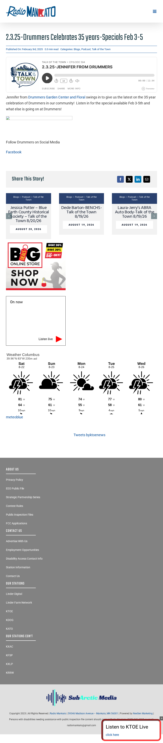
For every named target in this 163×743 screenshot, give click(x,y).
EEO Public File (15, 488)
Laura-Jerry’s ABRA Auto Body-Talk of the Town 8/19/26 (134, 212)
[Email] (146, 179)
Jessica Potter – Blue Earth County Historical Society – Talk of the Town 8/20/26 (28, 214)
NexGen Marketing (143, 713)
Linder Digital (14, 593)
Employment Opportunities (22, 549)
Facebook (13, 152)
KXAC (9, 646)
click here (112, 735)
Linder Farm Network (19, 602)
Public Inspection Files (19, 514)
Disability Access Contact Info (24, 558)
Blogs (77, 49)
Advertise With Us (16, 541)
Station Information (18, 567)
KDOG (10, 620)
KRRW (10, 672)
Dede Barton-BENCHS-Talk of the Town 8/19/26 (81, 212)
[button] (9, 216)
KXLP (9, 664)
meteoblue (14, 417)
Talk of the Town (101, 49)
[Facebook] (120, 179)
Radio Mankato (58, 713)
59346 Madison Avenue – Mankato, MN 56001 (93, 713)
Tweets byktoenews (89, 435)
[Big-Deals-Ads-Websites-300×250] (36, 242)
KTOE (9, 611)
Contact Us (13, 576)
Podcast (86, 49)
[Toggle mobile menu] (155, 11)
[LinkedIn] (138, 179)
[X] (129, 179)
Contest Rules (14, 505)
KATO (9, 628)
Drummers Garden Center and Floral (56, 97)
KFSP (9, 655)
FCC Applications (16, 523)
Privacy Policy (14, 479)
